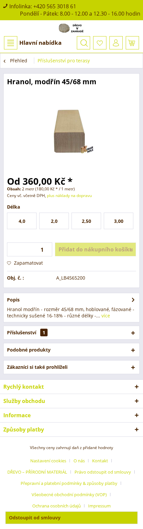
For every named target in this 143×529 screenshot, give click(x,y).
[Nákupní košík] (132, 42)
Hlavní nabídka (40, 42)
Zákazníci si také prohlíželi (37, 367)
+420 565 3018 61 (54, 6)
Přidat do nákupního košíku (96, 249)
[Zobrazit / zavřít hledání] (83, 42)
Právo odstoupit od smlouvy (102, 472)
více (105, 315)
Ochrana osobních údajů (56, 506)
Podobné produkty (29, 350)
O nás (79, 461)
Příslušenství (26, 332)
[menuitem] (32, 42)
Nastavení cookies (48, 461)
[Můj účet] (116, 42)
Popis (13, 300)
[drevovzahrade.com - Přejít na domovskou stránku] (72, 28)
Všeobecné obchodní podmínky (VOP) (69, 494)
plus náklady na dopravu (69, 195)
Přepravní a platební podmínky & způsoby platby (69, 483)
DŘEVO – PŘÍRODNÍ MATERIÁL (37, 472)
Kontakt (100, 461)
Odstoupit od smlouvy (35, 517)
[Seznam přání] (99, 42)
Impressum (99, 506)
